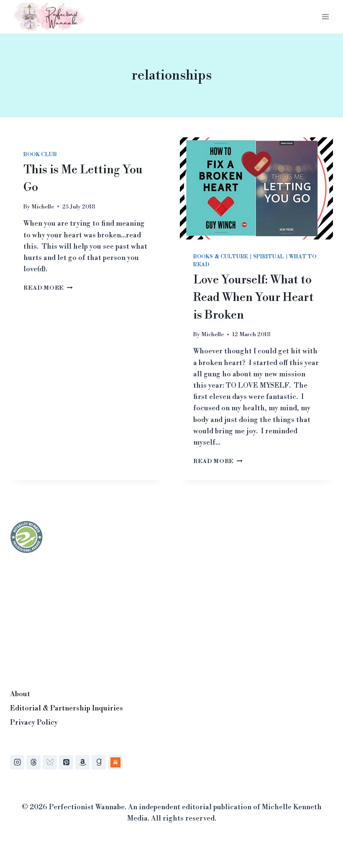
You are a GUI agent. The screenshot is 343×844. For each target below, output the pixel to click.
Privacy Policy (34, 722)
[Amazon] (82, 762)
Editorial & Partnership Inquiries (66, 708)
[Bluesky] (50, 762)
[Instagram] (17, 762)
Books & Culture (220, 257)
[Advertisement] (73, 618)
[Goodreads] (99, 762)
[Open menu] (325, 16)
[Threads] (33, 762)
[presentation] (256, 188)
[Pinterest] (66, 762)
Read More (48, 287)
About (20, 694)
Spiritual (268, 257)
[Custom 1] (115, 762)
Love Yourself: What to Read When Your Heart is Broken (253, 297)
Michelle (42, 206)
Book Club (39, 155)
